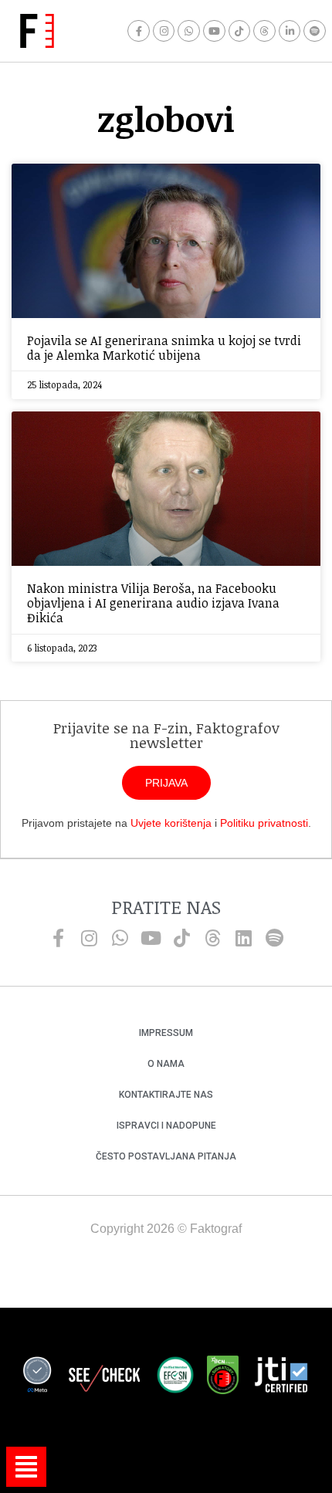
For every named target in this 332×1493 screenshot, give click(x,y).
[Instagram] (164, 31)
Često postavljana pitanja (166, 1156)
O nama (166, 1063)
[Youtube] (214, 31)
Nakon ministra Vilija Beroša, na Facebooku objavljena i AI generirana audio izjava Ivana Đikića (153, 603)
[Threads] (264, 31)
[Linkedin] (243, 938)
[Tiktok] (240, 31)
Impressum (166, 1032)
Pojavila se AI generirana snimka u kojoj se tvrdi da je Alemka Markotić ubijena (164, 348)
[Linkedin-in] (290, 31)
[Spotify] (314, 31)
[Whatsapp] (189, 31)
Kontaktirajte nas (166, 1094)
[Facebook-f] (138, 31)
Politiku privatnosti (264, 823)
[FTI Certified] (281, 1377)
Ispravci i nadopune (166, 1125)
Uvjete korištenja (171, 823)
